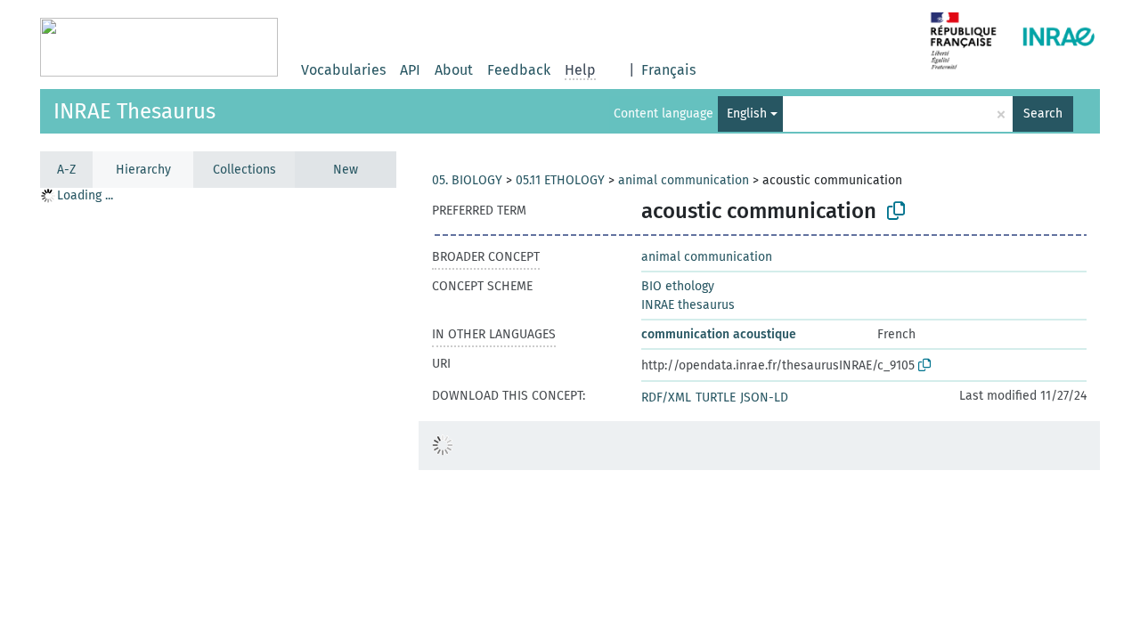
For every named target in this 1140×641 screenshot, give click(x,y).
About (454, 69)
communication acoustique (718, 334)
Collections (244, 169)
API (410, 69)
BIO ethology (677, 286)
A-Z (66, 169)
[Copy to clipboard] (896, 211)
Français (668, 69)
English (747, 113)
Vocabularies (343, 69)
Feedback (518, 69)
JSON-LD (764, 397)
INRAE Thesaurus (134, 111)
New (345, 169)
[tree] (218, 413)
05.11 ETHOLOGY (560, 180)
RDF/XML (666, 397)
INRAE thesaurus (688, 304)
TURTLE (716, 397)
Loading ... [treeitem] (85, 195)
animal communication (683, 180)
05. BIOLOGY (467, 180)
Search (1043, 113)
